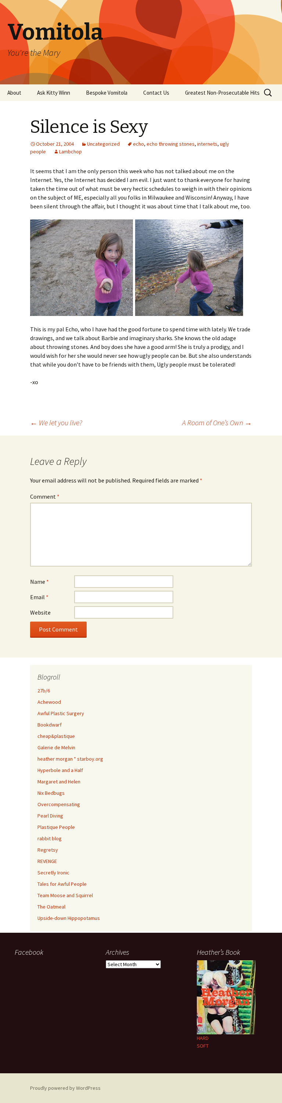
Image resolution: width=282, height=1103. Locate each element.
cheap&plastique (56, 736)
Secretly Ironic (53, 872)
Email (39, 597)
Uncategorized (103, 144)
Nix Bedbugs (51, 793)
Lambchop (70, 151)
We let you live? (56, 422)
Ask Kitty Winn (53, 92)
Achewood (49, 702)
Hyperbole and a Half (60, 770)
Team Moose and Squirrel (65, 895)
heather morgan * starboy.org (70, 759)
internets (207, 144)
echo (138, 144)
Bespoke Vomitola (106, 92)
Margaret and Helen (58, 781)
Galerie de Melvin (56, 747)
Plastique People (56, 827)
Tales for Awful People (62, 884)
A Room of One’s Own (217, 422)
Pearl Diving (50, 815)
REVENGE (47, 861)
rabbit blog (49, 838)
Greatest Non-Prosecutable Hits (222, 92)
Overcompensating (58, 804)
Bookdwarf (49, 724)
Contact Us (156, 92)
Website (40, 612)
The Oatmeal (51, 906)
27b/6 (43, 690)
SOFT (203, 1045)
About (14, 92)
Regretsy (47, 850)
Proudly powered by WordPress (65, 1088)
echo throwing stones (171, 144)
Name (39, 581)
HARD (203, 1038)
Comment (44, 496)
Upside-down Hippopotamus (68, 918)
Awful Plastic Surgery (60, 713)
